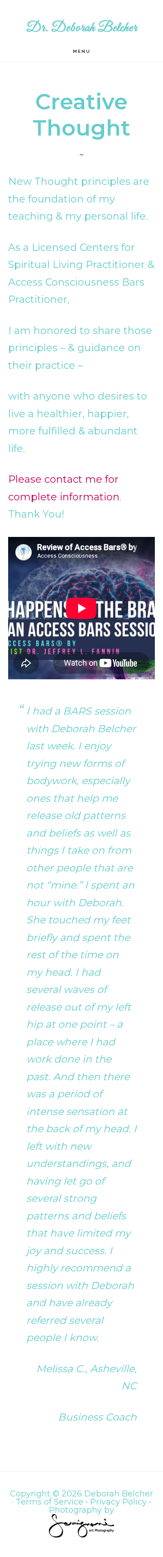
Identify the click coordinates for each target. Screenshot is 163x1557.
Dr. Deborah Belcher (81, 28)
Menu (82, 51)
